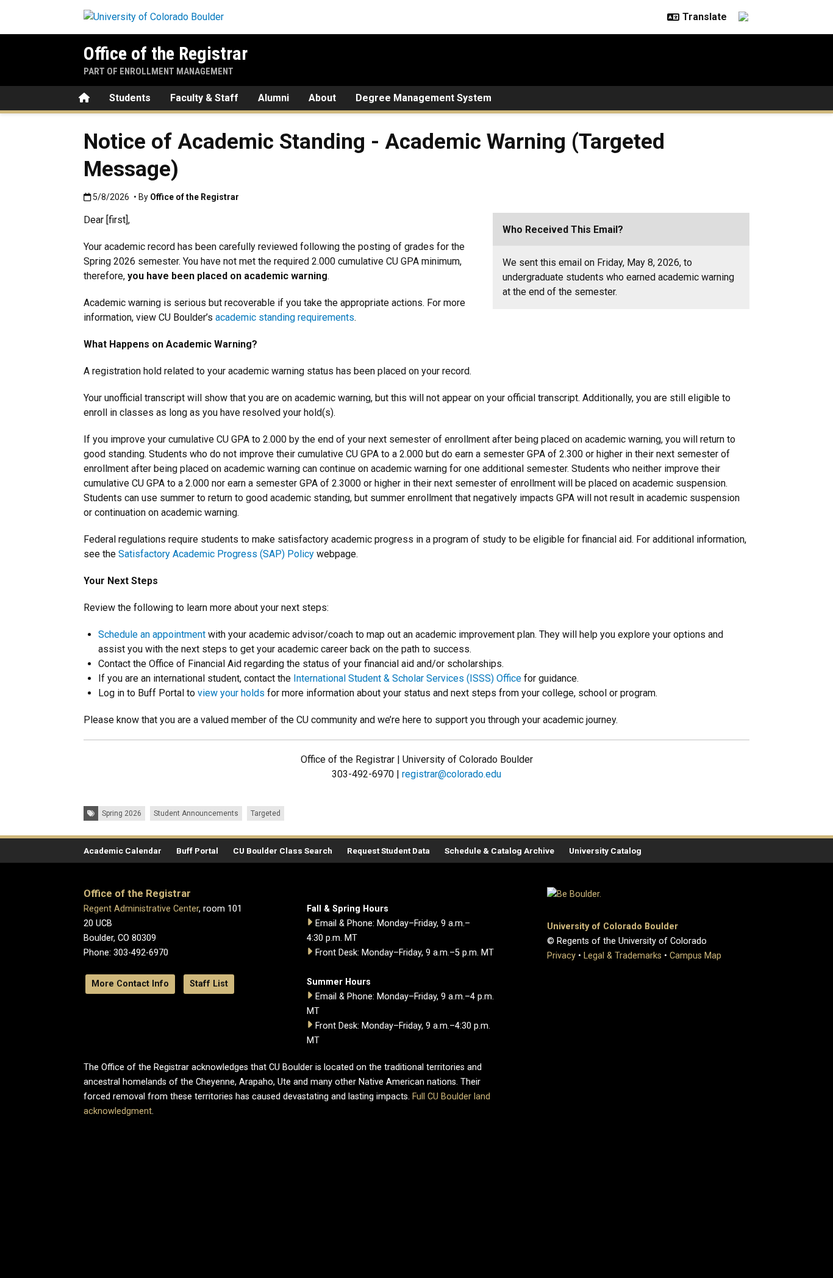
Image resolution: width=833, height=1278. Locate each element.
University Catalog (605, 850)
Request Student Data (388, 850)
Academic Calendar (123, 850)
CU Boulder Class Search (282, 850)
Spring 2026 (121, 813)
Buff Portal (197, 850)
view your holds (231, 693)
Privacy (561, 956)
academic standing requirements (284, 317)
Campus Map (695, 956)
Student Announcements (196, 813)
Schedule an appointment (152, 634)
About (322, 98)
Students (130, 98)
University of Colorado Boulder (612, 926)
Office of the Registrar (166, 53)
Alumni (273, 98)
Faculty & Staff (204, 98)
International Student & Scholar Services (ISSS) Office (407, 678)
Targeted (266, 813)
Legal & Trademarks (623, 956)
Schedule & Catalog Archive (499, 850)
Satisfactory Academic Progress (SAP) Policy (216, 554)
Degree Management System (424, 98)
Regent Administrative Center (141, 909)
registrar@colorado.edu (451, 774)
